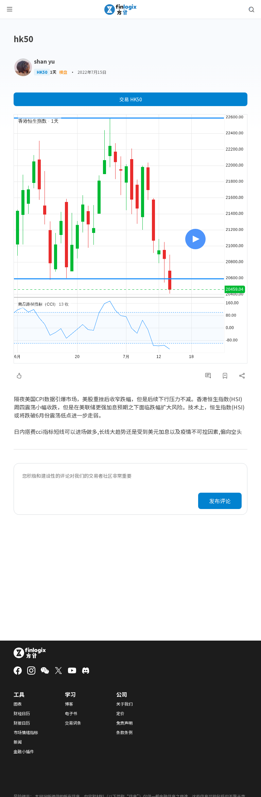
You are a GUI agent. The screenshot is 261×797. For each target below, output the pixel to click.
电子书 (71, 713)
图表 (18, 704)
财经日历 (22, 713)
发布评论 (220, 501)
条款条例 (124, 732)
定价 (120, 713)
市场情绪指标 (26, 732)
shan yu (44, 61)
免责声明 (124, 723)
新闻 (18, 742)
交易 (130, 99)
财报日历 (22, 723)
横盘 (63, 72)
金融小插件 (24, 751)
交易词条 (73, 723)
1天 (53, 72)
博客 (69, 704)
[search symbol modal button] (251, 9)
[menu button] (9, 9)
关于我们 (124, 704)
